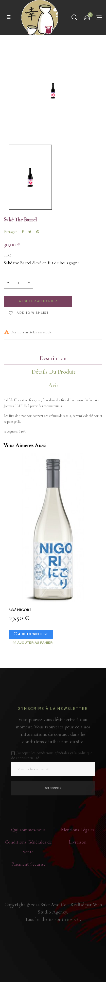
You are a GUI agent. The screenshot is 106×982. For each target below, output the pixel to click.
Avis (53, 385)
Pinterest (37, 231)
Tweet (30, 231)
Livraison (78, 842)
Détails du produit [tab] (53, 371)
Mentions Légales (77, 830)
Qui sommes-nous (28, 830)
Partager (23, 231)
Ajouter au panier (38, 301)
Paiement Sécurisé (28, 864)
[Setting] (99, 17)
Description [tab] (53, 358)
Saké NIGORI (20, 609)
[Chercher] (74, 17)
